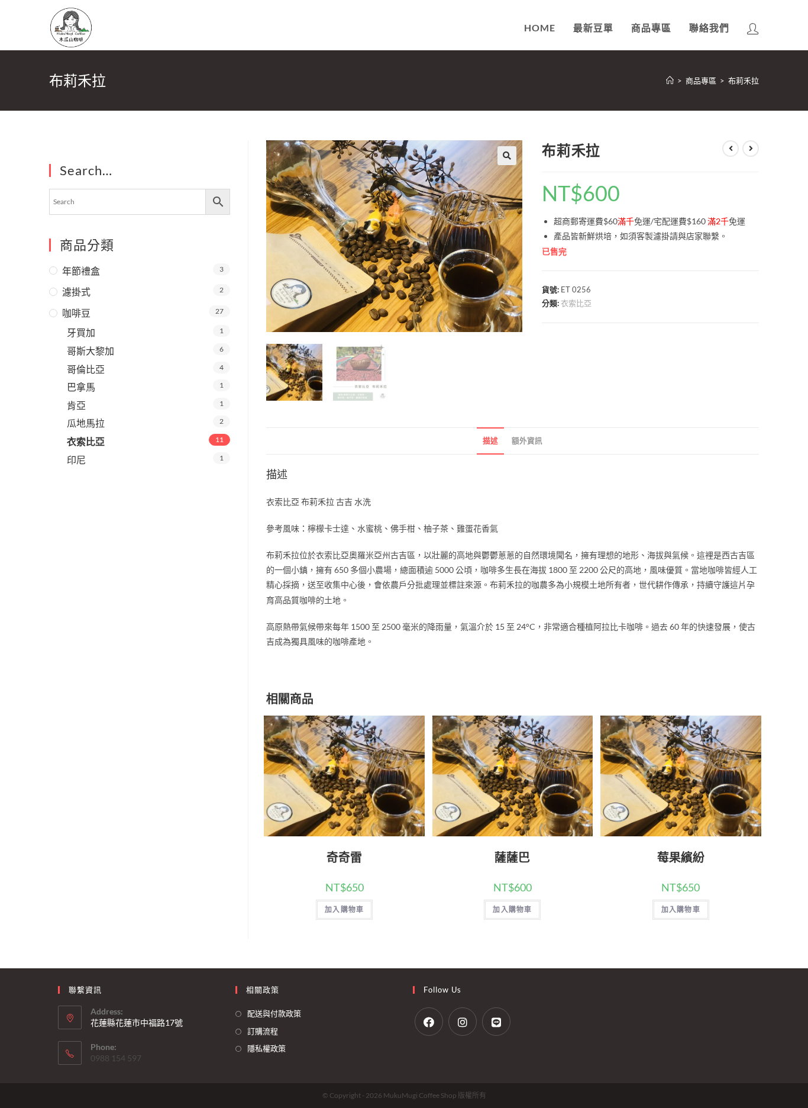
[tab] (490, 441)
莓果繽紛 (680, 857)
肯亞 (76, 405)
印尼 (76, 459)
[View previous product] (730, 148)
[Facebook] (429, 1021)
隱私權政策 (266, 1048)
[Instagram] (462, 1021)
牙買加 (81, 332)
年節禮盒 (81, 270)
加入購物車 (344, 909)
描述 (490, 440)
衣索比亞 (576, 303)
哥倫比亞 (86, 369)
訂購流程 (262, 1031)
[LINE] (496, 1021)
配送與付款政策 (274, 1013)
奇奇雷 (344, 857)
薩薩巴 (512, 857)
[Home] (670, 80)
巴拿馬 (81, 386)
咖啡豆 (76, 312)
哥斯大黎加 (90, 350)
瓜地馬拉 (86, 423)
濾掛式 (76, 291)
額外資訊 (527, 440)
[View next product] (750, 148)
